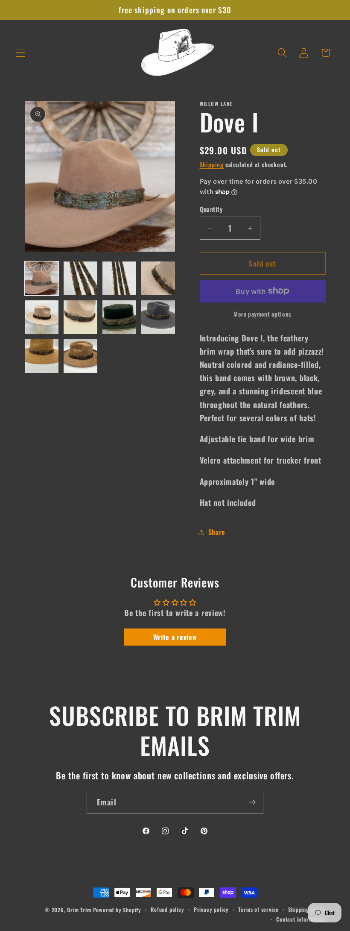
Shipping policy (306, 909)
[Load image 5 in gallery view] (42, 317)
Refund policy (167, 909)
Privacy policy (211, 909)
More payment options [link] (262, 314)
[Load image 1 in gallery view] (42, 278)
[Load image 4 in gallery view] (158, 278)
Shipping (212, 164)
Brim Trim (79, 910)
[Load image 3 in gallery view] (119, 278)
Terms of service (258, 909)
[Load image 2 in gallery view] (81, 278)
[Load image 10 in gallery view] (81, 356)
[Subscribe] (252, 802)
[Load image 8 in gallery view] (158, 317)
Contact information (300, 919)
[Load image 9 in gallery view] (42, 356)
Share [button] (216, 532)
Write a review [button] (175, 637)
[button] (21, 53)
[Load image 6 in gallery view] (81, 317)
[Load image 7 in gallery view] (119, 317)
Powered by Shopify (117, 910)
